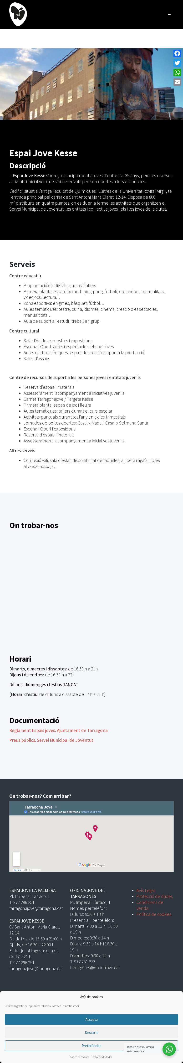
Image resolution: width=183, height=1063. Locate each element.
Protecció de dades (102, 1057)
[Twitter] (177, 63)
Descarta (91, 1032)
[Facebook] (177, 53)
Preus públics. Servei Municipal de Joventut (51, 740)
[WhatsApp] (177, 72)
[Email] (177, 82)
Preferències (91, 1045)
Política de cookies (79, 1057)
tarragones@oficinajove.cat (95, 967)
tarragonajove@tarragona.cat (36, 908)
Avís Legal (146, 890)
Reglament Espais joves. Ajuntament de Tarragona (58, 730)
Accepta (92, 1019)
